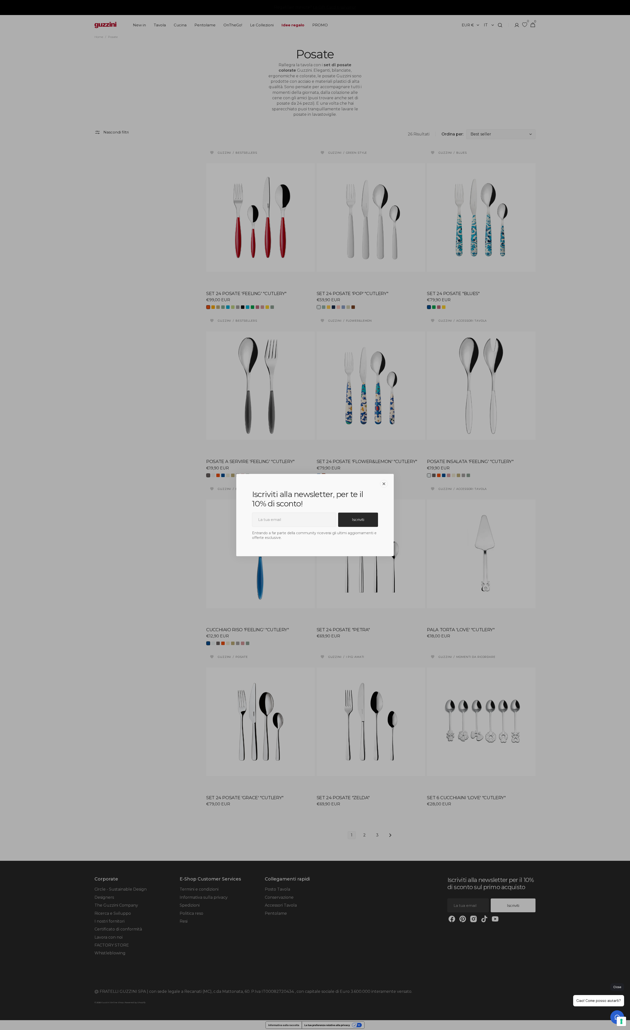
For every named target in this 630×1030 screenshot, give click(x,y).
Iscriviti (358, 519)
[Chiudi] (384, 484)
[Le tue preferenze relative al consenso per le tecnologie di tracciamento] (621, 1021)
